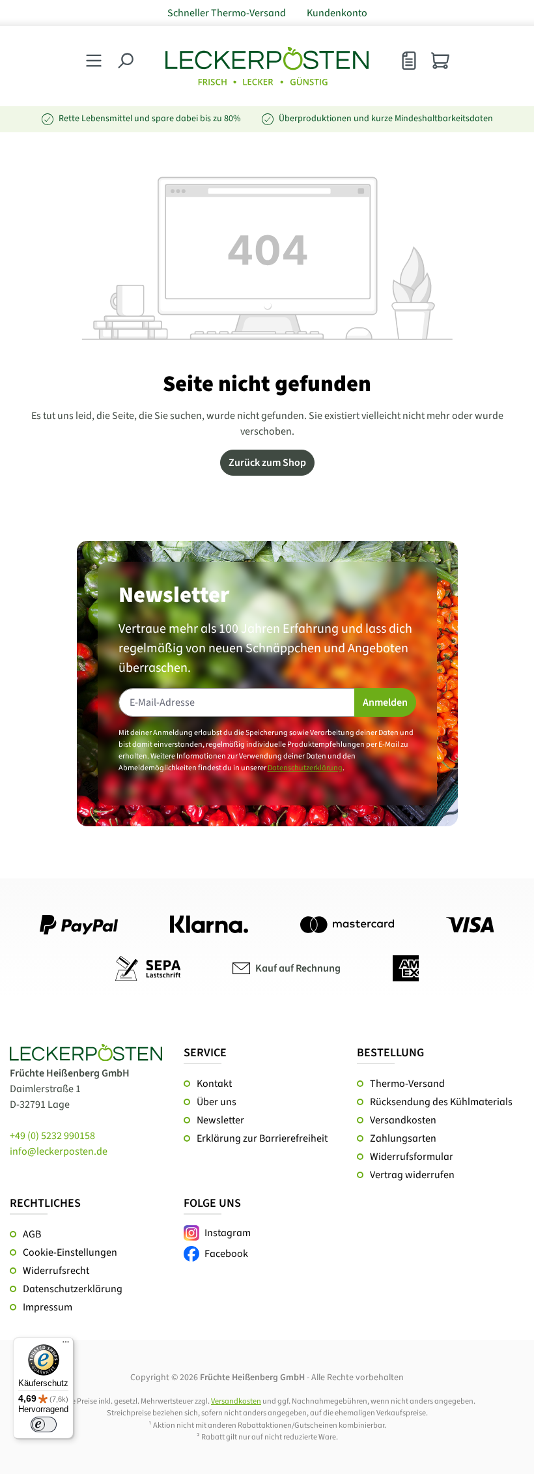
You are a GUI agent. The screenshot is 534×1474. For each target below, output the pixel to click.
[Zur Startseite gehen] (267, 66)
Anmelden (385, 702)
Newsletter (220, 1120)
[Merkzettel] (409, 64)
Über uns (216, 1102)
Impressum (47, 1307)
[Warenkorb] (440, 60)
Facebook (226, 1254)
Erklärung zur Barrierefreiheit (262, 1138)
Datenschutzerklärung (305, 767)
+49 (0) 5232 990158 (52, 1136)
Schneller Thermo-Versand (226, 13)
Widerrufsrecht (56, 1271)
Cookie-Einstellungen (70, 1252)
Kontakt (214, 1084)
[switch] (44, 1424)
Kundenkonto (337, 13)
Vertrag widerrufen (412, 1175)
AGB (32, 1234)
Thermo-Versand (407, 1084)
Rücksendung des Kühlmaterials (441, 1102)
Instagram (227, 1233)
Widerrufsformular (411, 1156)
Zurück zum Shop (267, 462)
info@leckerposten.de (58, 1151)
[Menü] (66, 1345)
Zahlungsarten (403, 1138)
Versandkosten (403, 1120)
